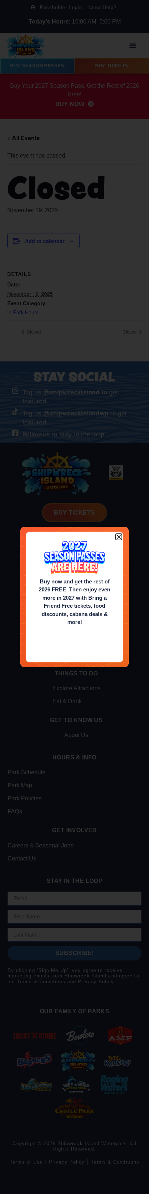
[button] (119, 537)
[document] (74, 597)
